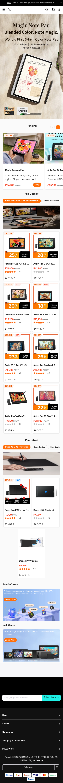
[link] (9, 9)
